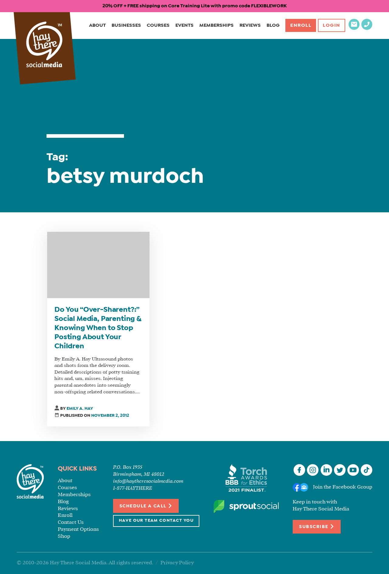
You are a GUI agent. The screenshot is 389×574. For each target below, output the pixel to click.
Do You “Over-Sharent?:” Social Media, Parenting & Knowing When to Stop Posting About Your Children (97, 328)
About (97, 25)
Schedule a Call (143, 506)
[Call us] (366, 28)
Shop (64, 536)
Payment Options (78, 529)
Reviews (250, 25)
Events (184, 25)
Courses (158, 25)
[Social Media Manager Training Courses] (44, 45)
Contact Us (71, 522)
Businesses (126, 25)
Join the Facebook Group (342, 487)
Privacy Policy (177, 563)
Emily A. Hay (80, 408)
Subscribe (314, 527)
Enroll (301, 25)
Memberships (216, 25)
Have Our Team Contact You (156, 520)
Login (331, 25)
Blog (273, 25)
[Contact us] (354, 28)
